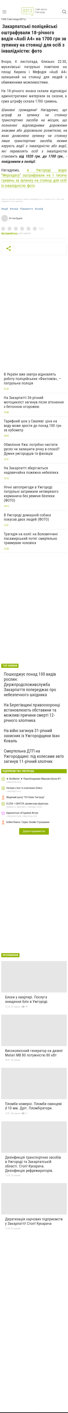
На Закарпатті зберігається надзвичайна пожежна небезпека (31, 470)
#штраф (39, 208)
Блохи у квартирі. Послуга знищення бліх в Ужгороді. (26, 999)
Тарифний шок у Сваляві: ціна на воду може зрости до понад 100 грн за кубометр (32, 425)
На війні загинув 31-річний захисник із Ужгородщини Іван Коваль (32, 735)
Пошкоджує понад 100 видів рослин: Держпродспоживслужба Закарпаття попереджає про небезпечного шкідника (30, 684)
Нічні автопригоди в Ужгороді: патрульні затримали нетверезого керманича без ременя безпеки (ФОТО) (31, 494)
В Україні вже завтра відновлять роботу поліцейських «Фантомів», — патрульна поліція (32, 378)
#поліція (14, 208)
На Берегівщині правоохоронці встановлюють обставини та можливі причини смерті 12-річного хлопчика (32, 712)
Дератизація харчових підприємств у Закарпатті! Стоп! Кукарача (34, 1221)
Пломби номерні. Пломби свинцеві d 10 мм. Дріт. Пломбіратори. (33, 1106)
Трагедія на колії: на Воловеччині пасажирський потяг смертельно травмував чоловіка (31, 538)
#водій (4, 208)
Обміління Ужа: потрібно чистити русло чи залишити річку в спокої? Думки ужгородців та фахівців (31, 449)
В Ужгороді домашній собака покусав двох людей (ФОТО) (27, 517)
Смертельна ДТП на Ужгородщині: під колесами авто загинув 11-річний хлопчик (34, 756)
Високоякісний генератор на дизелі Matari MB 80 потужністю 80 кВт (34, 1052)
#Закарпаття (26, 208)
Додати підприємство (34, 831)
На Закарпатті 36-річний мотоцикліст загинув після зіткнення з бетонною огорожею (34, 402)
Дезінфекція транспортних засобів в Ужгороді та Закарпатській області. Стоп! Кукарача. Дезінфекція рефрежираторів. (33, 1164)
